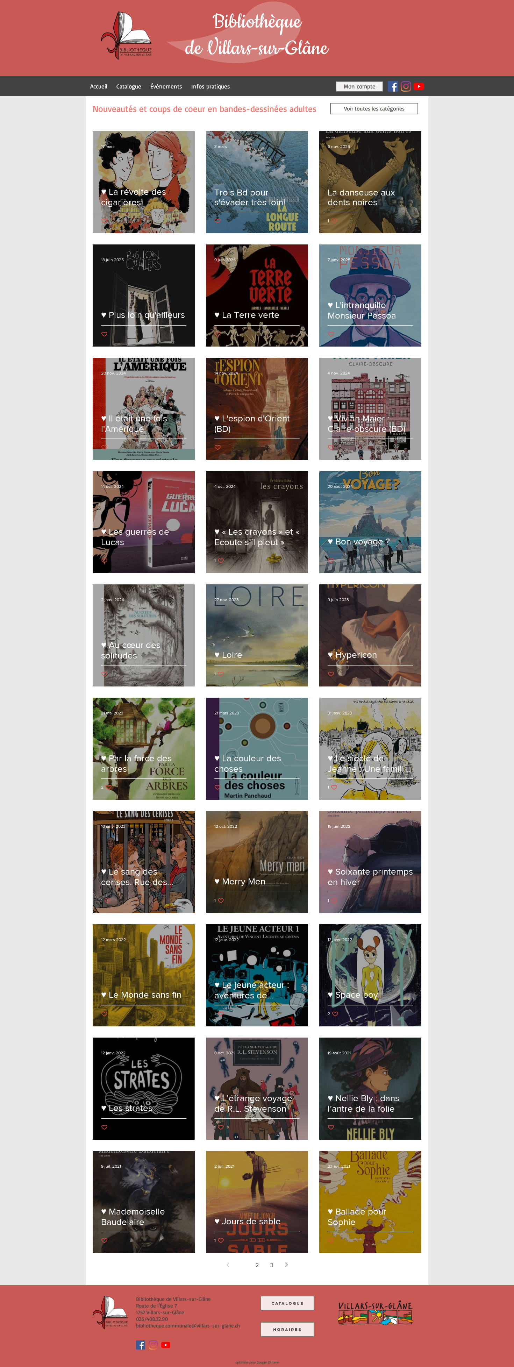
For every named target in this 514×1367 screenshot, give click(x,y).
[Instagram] (406, 86)
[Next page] (286, 1265)
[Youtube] (419, 86)
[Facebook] (393, 86)
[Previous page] (227, 1265)
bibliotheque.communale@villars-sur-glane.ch (188, 1325)
